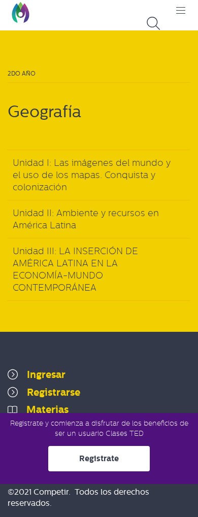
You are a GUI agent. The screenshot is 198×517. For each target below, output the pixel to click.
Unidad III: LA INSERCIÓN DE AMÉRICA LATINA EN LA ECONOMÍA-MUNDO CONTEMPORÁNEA (75, 269)
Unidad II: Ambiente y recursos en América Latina (86, 219)
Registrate (99, 458)
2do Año (22, 73)
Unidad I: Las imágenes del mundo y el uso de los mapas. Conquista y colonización (92, 175)
